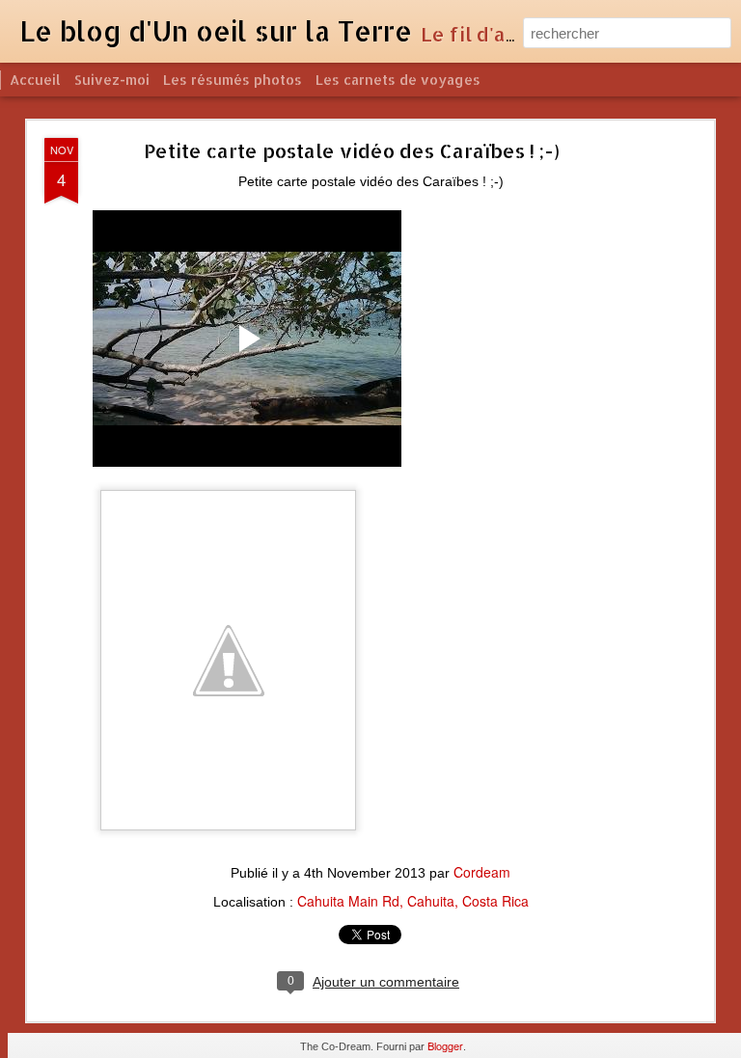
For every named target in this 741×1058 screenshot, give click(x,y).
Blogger (445, 1045)
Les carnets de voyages (398, 79)
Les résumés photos (232, 79)
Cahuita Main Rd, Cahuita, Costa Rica (413, 900)
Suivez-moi (112, 79)
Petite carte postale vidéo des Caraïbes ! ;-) (352, 150)
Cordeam (481, 872)
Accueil (35, 79)
